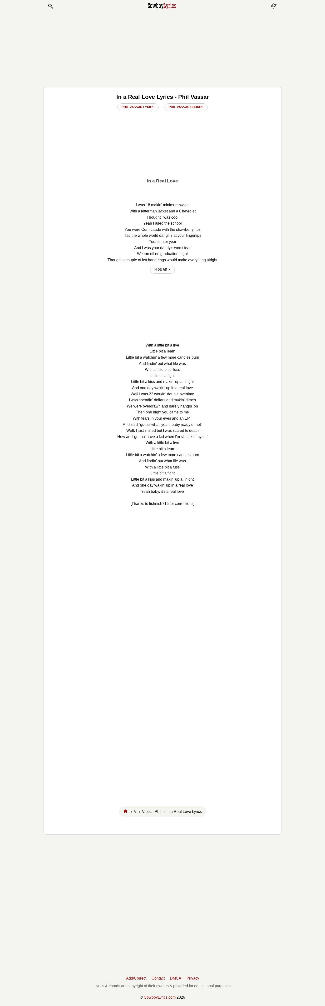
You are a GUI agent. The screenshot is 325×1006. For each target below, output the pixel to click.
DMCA (175, 978)
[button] (50, 6)
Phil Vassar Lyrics (138, 107)
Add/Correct (136, 978)
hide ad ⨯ (162, 269)
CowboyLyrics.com (160, 997)
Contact (158, 978)
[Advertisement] (162, 48)
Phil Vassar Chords (186, 107)
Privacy (193, 978)
